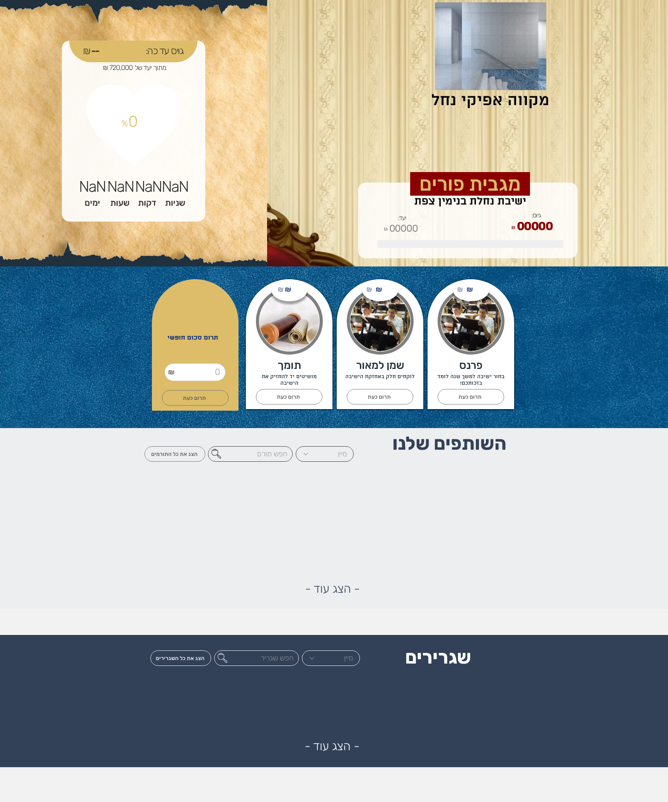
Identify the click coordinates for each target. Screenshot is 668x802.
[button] (380, 396)
